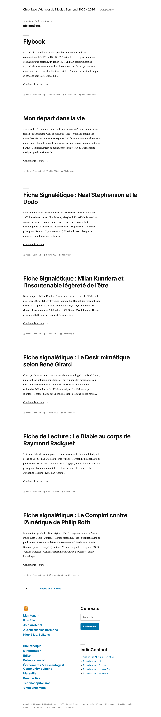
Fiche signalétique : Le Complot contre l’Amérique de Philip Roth (75, 519)
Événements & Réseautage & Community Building (43, 666)
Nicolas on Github (95, 665)
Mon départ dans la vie (54, 118)
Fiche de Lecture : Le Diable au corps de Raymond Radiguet (77, 440)
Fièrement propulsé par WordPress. (87, 704)
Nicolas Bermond (33, 95)
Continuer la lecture (35, 84)
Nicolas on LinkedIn (96, 669)
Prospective (32, 678)
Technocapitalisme (37, 683)
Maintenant (31, 615)
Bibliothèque (70, 95)
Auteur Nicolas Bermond (40, 630)
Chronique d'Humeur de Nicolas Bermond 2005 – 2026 (59, 9)
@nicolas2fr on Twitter (98, 657)
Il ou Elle (29, 620)
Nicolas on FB (92, 661)
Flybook (34, 41)
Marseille (29, 673)
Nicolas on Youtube (96, 673)
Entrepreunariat (34, 660)
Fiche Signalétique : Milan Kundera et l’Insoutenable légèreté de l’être (73, 282)
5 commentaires (89, 95)
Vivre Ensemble (34, 688)
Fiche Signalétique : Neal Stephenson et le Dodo (80, 198)
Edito (27, 655)
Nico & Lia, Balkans (36, 634)
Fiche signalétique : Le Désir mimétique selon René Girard (76, 361)
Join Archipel (32, 625)
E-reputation (32, 651)
